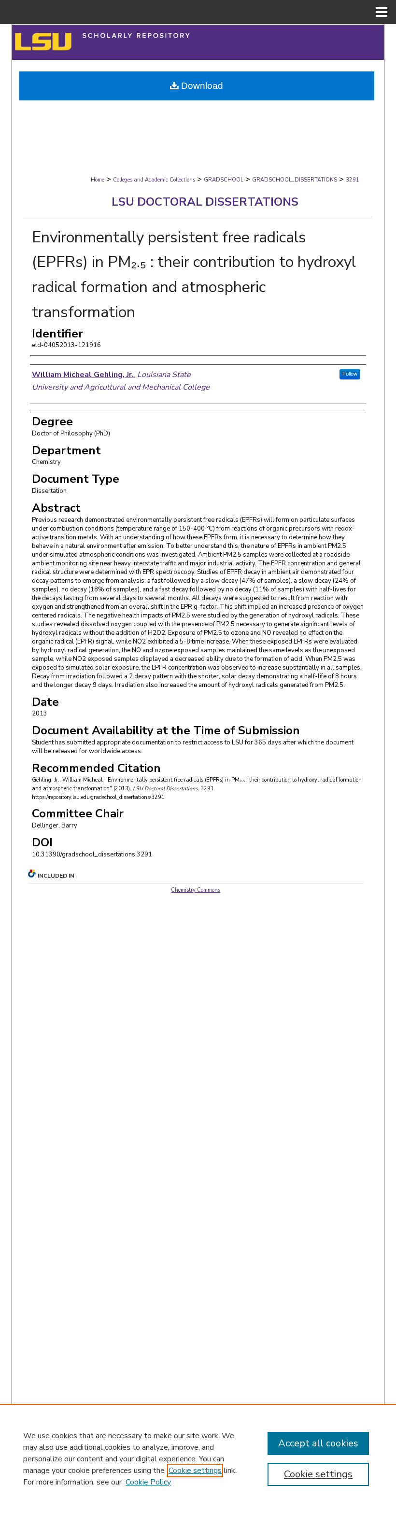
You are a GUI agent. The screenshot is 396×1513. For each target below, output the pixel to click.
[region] (198, 1458)
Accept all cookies (318, 1443)
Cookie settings (195, 1470)
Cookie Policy (148, 1482)
